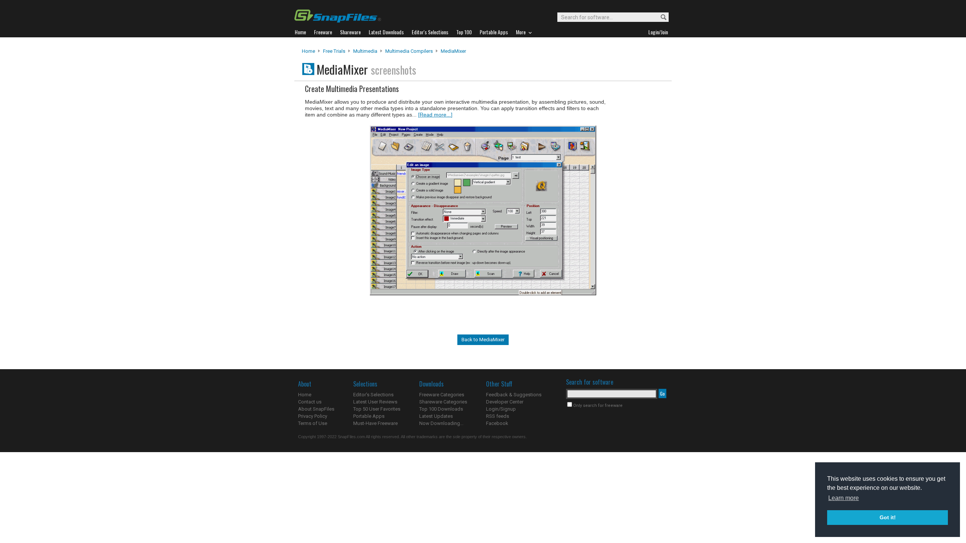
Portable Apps (369, 416)
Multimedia (365, 51)
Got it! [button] (888, 517)
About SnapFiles (316, 409)
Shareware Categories (443, 402)
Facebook (497, 423)
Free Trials (334, 51)
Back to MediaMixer (483, 339)
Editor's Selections (373, 394)
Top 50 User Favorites (376, 409)
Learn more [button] (843, 498)
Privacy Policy (312, 416)
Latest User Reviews (375, 402)
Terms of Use (312, 423)
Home (308, 51)
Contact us (309, 402)
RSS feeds (497, 416)
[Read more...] (435, 115)
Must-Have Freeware (375, 423)
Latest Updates (436, 416)
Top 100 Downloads (441, 409)
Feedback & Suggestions (513, 394)
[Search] (660, 17)
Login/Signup (501, 409)
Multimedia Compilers (409, 51)
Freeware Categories (441, 394)
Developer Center (504, 402)
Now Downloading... (441, 423)
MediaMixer (453, 51)
